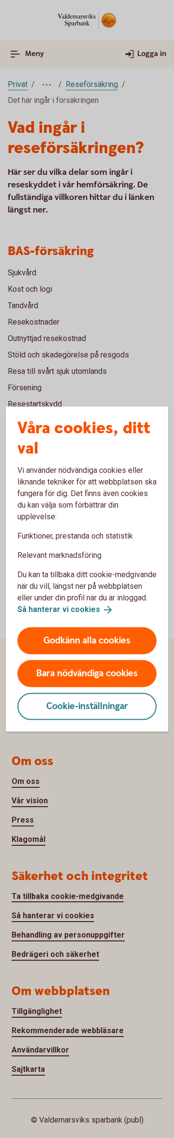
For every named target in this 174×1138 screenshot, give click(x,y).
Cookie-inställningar (87, 706)
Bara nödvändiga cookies (87, 673)
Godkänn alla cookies (87, 640)
